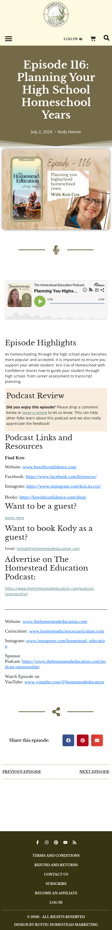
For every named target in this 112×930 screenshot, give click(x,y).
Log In (56, 902)
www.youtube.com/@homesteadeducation (64, 681)
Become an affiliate (56, 893)
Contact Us (56, 874)
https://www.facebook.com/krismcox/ (61, 476)
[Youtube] (65, 842)
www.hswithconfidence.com (49, 466)
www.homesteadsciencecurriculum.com (66, 631)
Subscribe (56, 884)
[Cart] (93, 38)
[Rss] (74, 842)
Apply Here (14, 517)
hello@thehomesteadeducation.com (48, 548)
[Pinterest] (56, 842)
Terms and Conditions (56, 856)
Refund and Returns (56, 865)
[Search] (106, 38)
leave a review (34, 412)
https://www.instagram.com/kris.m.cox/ (63, 486)
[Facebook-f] (37, 842)
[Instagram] (46, 842)
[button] (8, 38)
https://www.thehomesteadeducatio (36, 588)
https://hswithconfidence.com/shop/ (53, 497)
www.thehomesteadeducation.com (55, 621)
